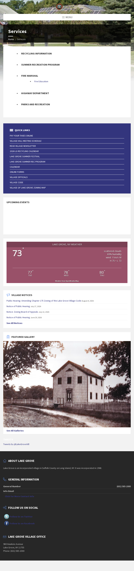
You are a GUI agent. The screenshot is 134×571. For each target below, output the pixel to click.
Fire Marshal (29, 75)
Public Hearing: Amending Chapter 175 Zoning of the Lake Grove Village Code (44, 300)
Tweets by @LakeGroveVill (16, 444)
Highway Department (35, 93)
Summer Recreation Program (40, 64)
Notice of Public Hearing (18, 306)
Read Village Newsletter (23, 145)
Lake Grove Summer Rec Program (27, 161)
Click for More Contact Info (19, 496)
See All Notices (14, 323)
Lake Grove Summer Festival (25, 156)
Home (11, 39)
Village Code (16, 182)
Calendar (15, 166)
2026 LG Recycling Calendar (24, 151)
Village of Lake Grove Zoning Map (28, 187)
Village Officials (19, 177)
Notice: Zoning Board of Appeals (22, 311)
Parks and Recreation (35, 104)
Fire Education (41, 81)
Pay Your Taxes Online (21, 135)
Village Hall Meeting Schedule (26, 140)
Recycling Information (36, 53)
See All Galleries (15, 430)
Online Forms (17, 171)
